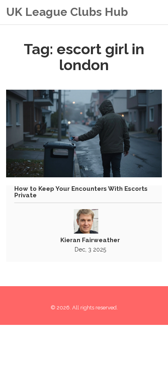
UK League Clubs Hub (67, 12)
